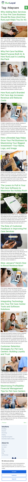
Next (25, 422)
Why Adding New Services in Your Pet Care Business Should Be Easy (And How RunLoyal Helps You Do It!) (13, 16)
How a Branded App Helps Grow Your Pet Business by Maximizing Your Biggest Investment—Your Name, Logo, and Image (14, 143)
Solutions (5, 427)
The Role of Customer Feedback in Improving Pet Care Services (14, 229)
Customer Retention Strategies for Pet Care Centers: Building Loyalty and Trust (13, 350)
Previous (3, 422)
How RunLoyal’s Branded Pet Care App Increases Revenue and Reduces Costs (13, 96)
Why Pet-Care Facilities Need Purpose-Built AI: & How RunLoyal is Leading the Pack (13, 55)
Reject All (14, 479)
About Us (5, 443)
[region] (14, 470)
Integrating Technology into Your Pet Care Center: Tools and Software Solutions (13, 305)
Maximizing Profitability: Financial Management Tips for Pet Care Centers (13, 388)
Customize (14, 475)
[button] (26, 7)
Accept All (14, 471)
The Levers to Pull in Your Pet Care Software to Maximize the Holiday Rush (14, 188)
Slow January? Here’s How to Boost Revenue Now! (13, 264)
